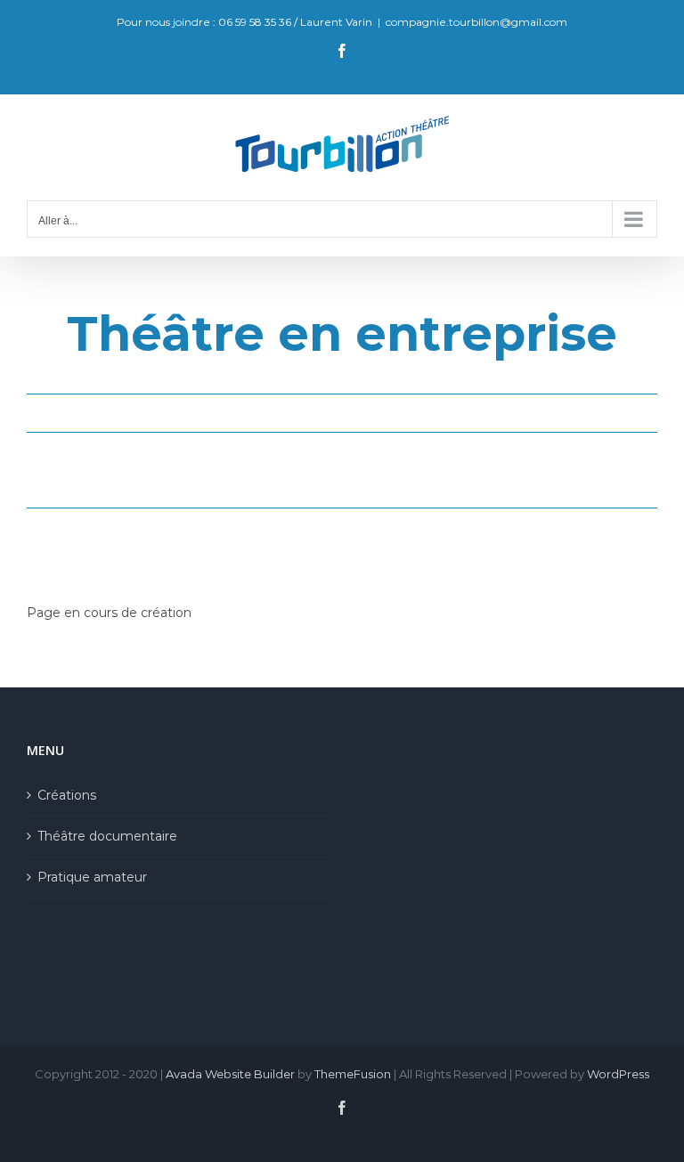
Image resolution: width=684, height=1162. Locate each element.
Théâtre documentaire (107, 836)
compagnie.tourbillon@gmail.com (476, 21)
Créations (66, 795)
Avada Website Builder (230, 1074)
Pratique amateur (92, 877)
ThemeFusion (352, 1074)
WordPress (618, 1074)
